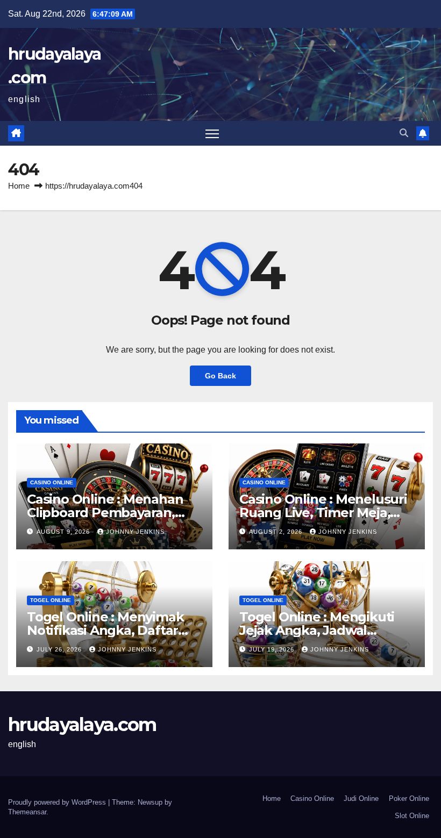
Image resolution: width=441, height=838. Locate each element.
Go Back (220, 375)
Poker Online (409, 798)
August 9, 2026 (64, 531)
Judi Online (361, 798)
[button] (404, 133)
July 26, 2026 (60, 649)
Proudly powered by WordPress (58, 802)
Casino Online (51, 482)
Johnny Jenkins (135, 531)
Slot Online (412, 816)
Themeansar (27, 812)
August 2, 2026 (276, 531)
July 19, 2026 (272, 649)
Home (19, 185)
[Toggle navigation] (212, 133)
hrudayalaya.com (82, 724)
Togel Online (50, 600)
